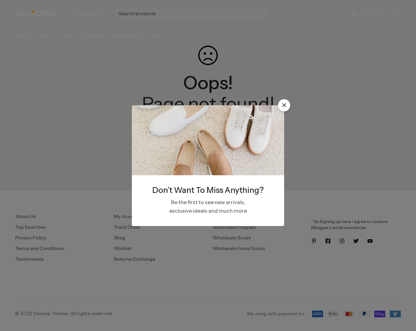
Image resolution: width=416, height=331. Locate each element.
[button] (284, 105)
